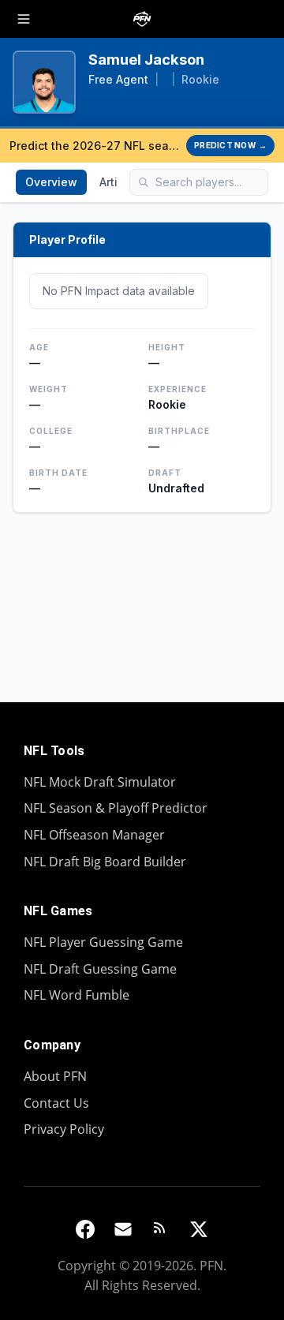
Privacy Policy (64, 1129)
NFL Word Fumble (76, 995)
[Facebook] (85, 1229)
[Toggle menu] (23, 19)
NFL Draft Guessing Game (100, 969)
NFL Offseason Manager (94, 834)
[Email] (123, 1229)
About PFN (55, 1076)
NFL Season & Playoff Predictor (115, 808)
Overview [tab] (51, 182)
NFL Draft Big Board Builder (105, 861)
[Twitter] (199, 1229)
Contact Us (56, 1103)
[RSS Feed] (161, 1229)
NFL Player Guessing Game (103, 942)
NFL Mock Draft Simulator (100, 782)
